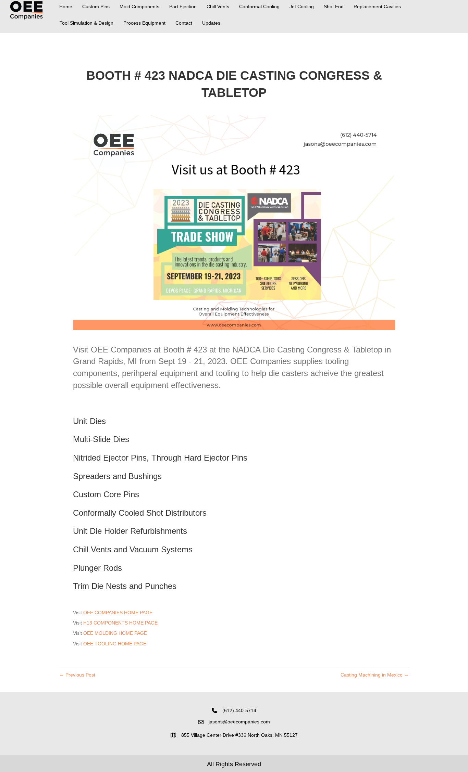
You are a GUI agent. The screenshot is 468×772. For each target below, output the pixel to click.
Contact (183, 23)
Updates (211, 23)
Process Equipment (144, 23)
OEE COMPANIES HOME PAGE (117, 612)
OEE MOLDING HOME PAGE (115, 633)
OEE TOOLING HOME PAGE (114, 643)
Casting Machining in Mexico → (375, 675)
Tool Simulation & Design (86, 23)
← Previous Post (77, 675)
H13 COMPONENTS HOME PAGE (120, 623)
